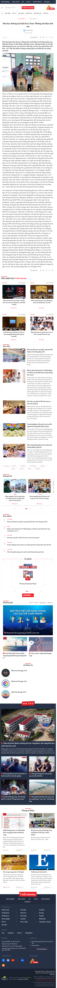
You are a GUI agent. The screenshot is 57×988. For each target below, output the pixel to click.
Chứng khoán (5, 1)
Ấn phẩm (28, 559)
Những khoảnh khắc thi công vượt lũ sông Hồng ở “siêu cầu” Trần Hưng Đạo (41, 799)
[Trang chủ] (2, 13)
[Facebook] (3, 959)
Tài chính (21, 13)
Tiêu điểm (8, 13)
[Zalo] (22, 959)
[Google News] (34, 37)
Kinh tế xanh (38, 13)
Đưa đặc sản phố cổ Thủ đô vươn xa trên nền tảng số (39, 402)
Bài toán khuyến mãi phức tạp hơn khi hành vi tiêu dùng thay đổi (40, 351)
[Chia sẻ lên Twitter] (43, 37)
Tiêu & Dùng (15, 1)
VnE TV (28, 1)
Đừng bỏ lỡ (7, 476)
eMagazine (50, 602)
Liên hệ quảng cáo (42, 948)
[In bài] (3, 37)
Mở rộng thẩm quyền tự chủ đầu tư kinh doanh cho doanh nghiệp (13, 774)
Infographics (42, 602)
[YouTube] (13, 959)
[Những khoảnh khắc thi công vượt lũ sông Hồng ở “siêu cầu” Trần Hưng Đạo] (42, 787)
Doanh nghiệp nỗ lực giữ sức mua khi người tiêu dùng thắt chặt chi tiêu (39, 425)
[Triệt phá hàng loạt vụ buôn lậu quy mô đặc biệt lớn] (42, 763)
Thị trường (46, 13)
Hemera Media (27, 977)
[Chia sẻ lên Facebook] (40, 37)
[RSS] (3, 965)
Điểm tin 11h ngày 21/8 (19, 681)
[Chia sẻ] (52, 37)
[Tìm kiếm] (6, 7)
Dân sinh (32, 282)
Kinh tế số (29, 13)
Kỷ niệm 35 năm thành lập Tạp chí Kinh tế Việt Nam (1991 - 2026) (41, 832)
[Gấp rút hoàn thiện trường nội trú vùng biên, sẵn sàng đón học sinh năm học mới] (28, 725)
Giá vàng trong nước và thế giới (13, 871)
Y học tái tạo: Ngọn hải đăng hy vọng (40, 654)
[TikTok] (17, 959)
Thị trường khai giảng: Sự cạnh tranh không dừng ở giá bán (39, 446)
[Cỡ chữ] (6, 37)
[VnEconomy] (28, 54)
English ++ (47, 1)
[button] (26, 508)
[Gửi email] (46, 37)
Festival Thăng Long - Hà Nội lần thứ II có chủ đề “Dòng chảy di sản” (13, 798)
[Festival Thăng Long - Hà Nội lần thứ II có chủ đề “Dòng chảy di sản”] (14, 787)
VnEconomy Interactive (39, 871)
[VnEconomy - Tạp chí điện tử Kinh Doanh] (28, 893)
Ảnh (3, 932)
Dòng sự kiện (28, 810)
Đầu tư (14, 13)
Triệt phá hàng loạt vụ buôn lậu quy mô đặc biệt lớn (40, 774)
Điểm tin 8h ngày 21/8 (18, 692)
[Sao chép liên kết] (49, 37)
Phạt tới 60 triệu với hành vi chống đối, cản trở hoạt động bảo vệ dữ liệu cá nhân (14, 302)
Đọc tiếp (6, 346)
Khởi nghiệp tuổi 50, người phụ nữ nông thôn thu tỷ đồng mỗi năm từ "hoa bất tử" (14, 498)
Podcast (36, 602)
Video (14, 494)
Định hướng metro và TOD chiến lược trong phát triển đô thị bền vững (14, 832)
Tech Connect (37, 1)
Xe (23, 1)
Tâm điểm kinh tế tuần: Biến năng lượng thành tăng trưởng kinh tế (15, 655)
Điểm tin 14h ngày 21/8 (19, 670)
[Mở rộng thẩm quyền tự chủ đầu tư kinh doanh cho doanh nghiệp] (14, 763)
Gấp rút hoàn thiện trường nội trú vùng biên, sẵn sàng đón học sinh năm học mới (28, 744)
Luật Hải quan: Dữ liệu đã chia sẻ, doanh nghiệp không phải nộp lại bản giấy (14, 334)
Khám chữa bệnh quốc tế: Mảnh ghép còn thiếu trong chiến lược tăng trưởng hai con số (40, 373)
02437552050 (35, 945)
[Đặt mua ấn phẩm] (50, 7)
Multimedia (8, 602)
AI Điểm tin (28, 665)
